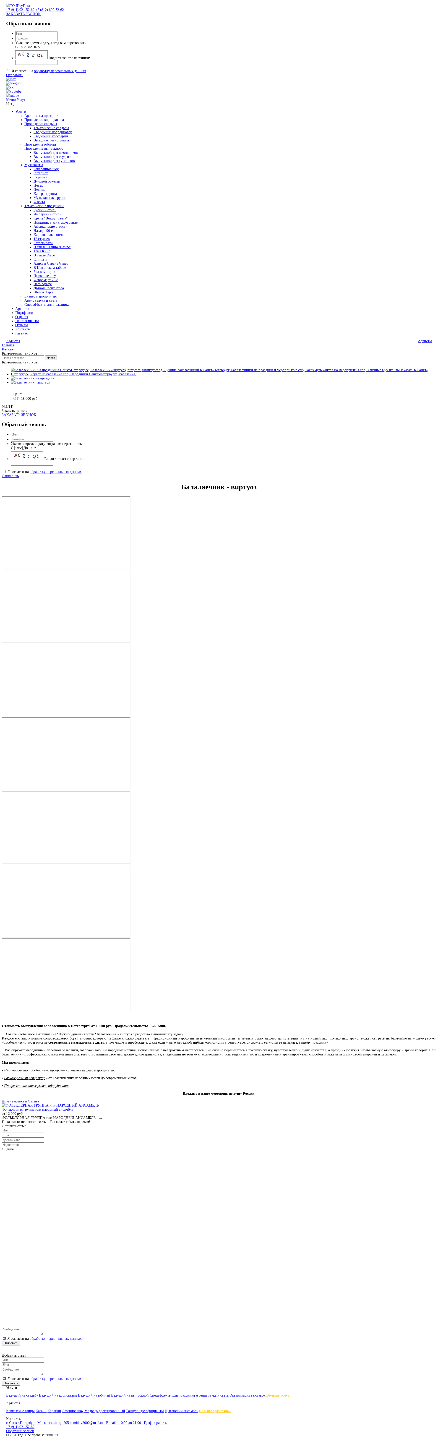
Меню (11, 100)
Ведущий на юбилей (94, 1395)
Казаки (41, 1411)
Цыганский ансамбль (181, 1411)
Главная (8, 345)
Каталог (8, 349)
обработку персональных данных (60, 71)
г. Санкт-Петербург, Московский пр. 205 (38, 1423)
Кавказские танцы (20, 1411)
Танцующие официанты (145, 1411)
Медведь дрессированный (104, 1411)
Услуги (22, 100)
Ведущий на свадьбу (22, 1395)
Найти (51, 358)
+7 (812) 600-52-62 (49, 10)
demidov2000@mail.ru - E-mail (93, 1423)
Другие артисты (14, 1101)
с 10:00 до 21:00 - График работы (142, 1423)
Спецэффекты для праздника (172, 1395)
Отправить (14, 75)
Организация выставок (247, 1395)
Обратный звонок (20, 1431)
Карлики (54, 1411)
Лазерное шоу (72, 1411)
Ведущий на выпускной (130, 1395)
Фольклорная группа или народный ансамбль (37, 1109)
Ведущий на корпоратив (58, 1395)
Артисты (425, 341)
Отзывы (34, 1101)
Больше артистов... (215, 1411)
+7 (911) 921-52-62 (20, 10)
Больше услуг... (279, 1395)
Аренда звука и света (212, 1395)
